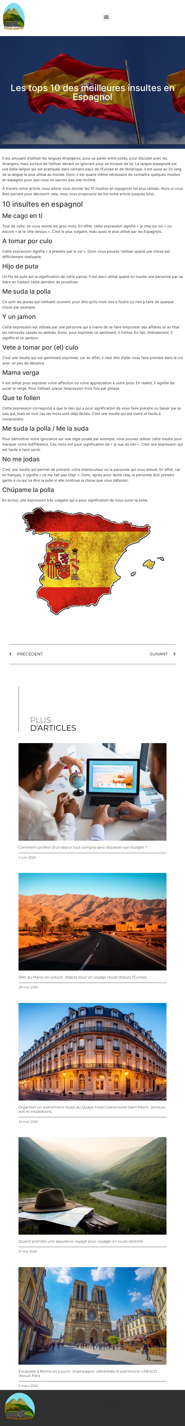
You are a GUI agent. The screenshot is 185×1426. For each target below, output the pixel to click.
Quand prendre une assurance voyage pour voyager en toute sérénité (80, 1241)
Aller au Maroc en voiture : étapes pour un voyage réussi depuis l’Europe (82, 977)
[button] (106, 17)
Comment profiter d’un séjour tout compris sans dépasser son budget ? (82, 847)
